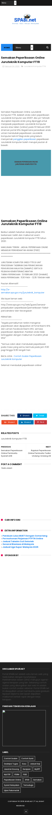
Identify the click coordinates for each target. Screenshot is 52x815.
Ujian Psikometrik (11, 790)
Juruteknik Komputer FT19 (35, 66)
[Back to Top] (26, 811)
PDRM (16, 774)
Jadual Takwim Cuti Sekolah (18, 541)
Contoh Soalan (10, 758)
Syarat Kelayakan (11, 785)
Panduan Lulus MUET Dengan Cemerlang (25, 535)
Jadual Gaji (35, 764)
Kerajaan (27, 769)
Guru (24, 764)
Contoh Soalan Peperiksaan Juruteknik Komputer (21, 358)
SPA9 (27, 780)
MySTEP (7, 774)
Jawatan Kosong (11, 769)
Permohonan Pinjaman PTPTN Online (23, 538)
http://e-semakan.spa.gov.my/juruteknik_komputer (22, 291)
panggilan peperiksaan (24, 139)
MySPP (37, 769)
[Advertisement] (26, 90)
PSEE (25, 774)
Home (7, 47)
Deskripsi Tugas (11, 764)
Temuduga (28, 785)
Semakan (37, 780)
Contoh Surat (27, 758)
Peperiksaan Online (12, 780)
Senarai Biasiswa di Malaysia (18, 544)
